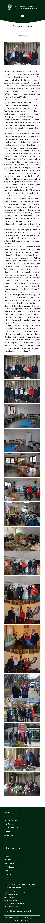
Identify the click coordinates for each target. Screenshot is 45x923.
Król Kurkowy (9, 824)
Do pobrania (8, 874)
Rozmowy (8, 871)
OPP (5, 838)
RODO (6, 878)
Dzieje (6, 856)
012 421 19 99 (14, 906)
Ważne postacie (10, 863)
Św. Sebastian (9, 867)
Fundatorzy (8, 831)
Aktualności (9, 835)
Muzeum (7, 860)
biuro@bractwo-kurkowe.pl (20, 911)
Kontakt (7, 842)
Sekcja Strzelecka (11, 828)
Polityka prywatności (31, 918)
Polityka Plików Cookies (22, 921)
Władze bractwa (10, 820)
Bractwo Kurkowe (16, 918)
